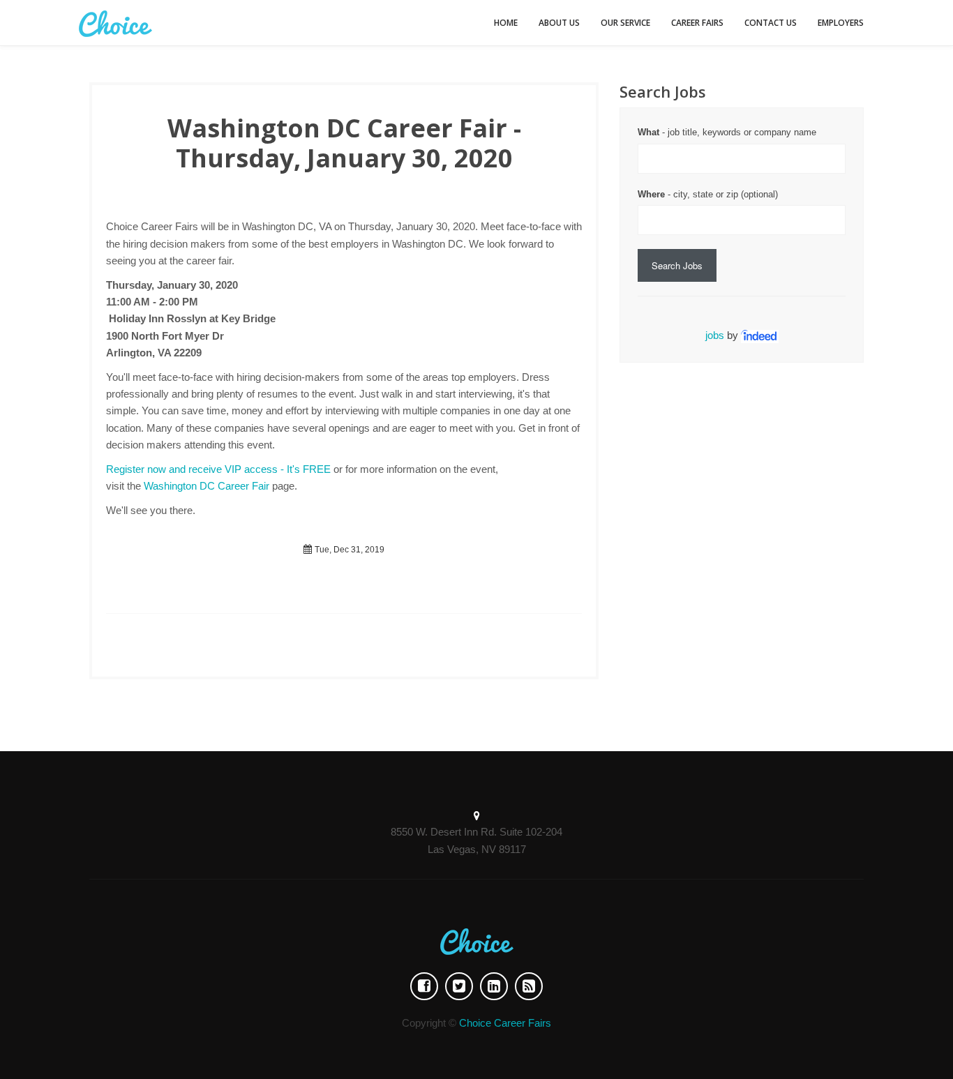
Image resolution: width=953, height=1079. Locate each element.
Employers (841, 23)
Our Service (625, 23)
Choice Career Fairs (505, 1023)
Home (506, 23)
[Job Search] (760, 335)
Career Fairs (697, 23)
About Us (559, 23)
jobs (714, 335)
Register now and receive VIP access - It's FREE (218, 469)
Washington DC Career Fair (206, 486)
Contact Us (770, 23)
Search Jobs (677, 265)
